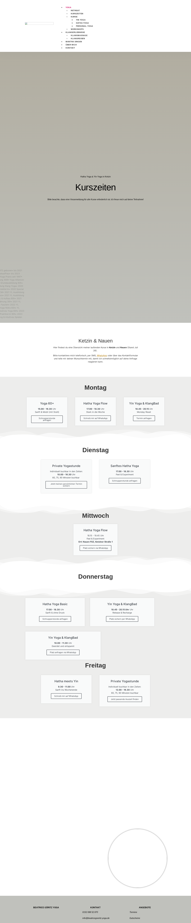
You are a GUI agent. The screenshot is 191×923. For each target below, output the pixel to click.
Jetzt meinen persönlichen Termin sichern (66, 485)
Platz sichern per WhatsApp (122, 619)
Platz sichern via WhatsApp (95, 548)
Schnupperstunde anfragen (47, 419)
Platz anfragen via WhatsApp (63, 652)
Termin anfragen (144, 418)
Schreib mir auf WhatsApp (95, 418)
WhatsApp (102, 355)
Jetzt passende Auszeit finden (125, 699)
